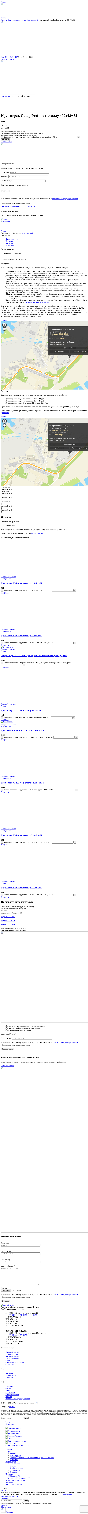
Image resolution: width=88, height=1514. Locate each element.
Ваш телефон (6, 1038)
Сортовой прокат (12, 1352)
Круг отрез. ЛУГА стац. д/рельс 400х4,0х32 (22, 783)
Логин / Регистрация (14, 1484)
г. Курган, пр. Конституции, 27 (37, 302)
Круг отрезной (33, 20)
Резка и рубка (11, 1375)
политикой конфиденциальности (65, 199)
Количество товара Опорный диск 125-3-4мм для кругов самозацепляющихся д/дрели (37, 663)
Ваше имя (5, 1034)
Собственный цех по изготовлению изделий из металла (32, 1458)
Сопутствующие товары (17, 20)
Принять (4, 1498)
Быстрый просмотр (8, 577)
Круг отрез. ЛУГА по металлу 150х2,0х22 (21, 635)
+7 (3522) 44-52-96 (8, 924)
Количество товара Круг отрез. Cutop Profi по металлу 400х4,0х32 (29, 137)
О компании (10, 1388)
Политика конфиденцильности (18, 1399)
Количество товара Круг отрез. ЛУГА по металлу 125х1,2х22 (27, 590)
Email (3, 181)
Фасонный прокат (13, 1358)
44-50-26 (26, 1315)
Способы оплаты (12, 1395)
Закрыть (4, 1490)
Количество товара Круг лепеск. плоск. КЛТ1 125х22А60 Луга (28, 737)
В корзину (5, 139)
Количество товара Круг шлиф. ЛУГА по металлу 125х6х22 (27, 717)
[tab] (46, 239)
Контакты (9, 1386)
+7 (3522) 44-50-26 (8, 921)
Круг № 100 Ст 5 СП (9, 96)
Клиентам (9, 1377)
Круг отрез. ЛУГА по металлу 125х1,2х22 (21, 583)
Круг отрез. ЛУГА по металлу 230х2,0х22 (21, 835)
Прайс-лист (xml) (16, 1468)
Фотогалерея (10, 1393)
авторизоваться (37, 533)
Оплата (13, 1466)
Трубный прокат (12, 1354)
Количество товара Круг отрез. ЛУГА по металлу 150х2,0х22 (27, 643)
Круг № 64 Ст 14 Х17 (9, 57)
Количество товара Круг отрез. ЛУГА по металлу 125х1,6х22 (27, 895)
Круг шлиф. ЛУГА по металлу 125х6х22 (21, 710)
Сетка (8, 1360)
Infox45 (12, 1407)
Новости (9, 1397)
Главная (4, 20)
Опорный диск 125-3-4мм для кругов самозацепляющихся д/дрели (34, 655)
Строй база (10, 1364)
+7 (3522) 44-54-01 (8, 917)
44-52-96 (33, 1315)
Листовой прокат (12, 1356)
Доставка (9, 1373)
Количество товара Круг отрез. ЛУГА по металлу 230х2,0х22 (27, 842)
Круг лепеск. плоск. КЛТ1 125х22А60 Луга (22, 730)
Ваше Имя (5, 172)
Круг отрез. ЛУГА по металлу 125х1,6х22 (21, 887)
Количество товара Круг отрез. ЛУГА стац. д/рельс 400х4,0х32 (28, 790)
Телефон (4, 176)
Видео (8, 1391)
